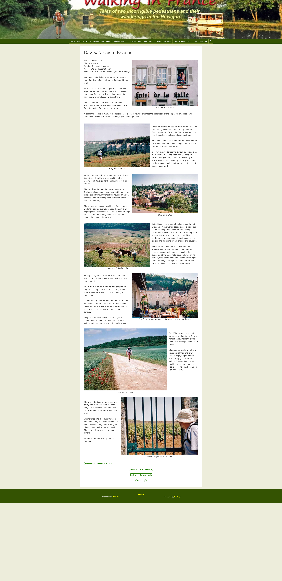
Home (72, 41)
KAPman (177, 497)
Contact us (192, 41)
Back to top (141, 481)
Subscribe (203, 41)
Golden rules (98, 41)
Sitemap (141, 494)
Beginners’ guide (84, 41)
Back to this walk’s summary (141, 469)
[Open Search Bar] (211, 41)
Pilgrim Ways (135, 41)
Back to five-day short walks (141, 475)
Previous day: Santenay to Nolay (97, 463)
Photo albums (179, 41)
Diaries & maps (119, 41)
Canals (158, 41)
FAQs (108, 41)
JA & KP (116, 497)
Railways (167, 41)
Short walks (148, 41)
